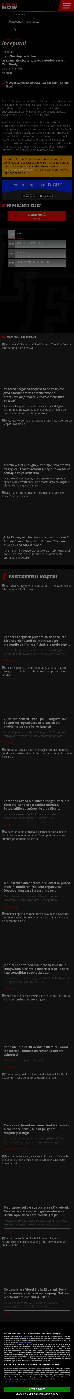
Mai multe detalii (25, 1342)
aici (24, 1355)
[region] (37, 1360)
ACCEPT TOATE (37, 1389)
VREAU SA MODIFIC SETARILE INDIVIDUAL (37, 1393)
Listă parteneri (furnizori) (14, 1382)
